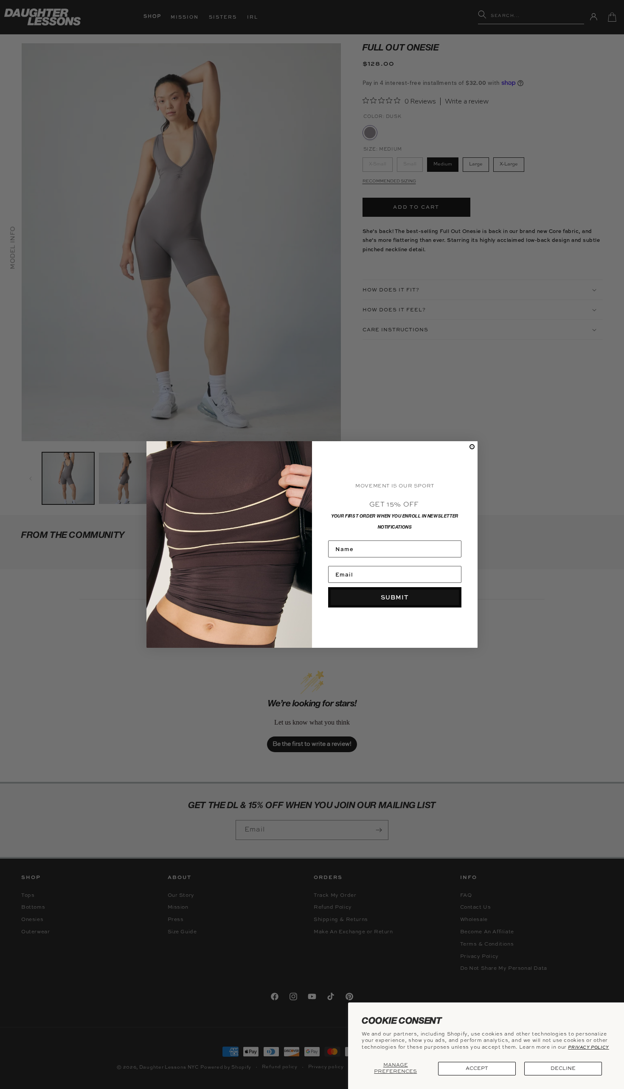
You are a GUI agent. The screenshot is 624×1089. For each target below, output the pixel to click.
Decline (563, 1068)
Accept (477, 1068)
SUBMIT (395, 597)
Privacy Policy (588, 1047)
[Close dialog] (472, 447)
